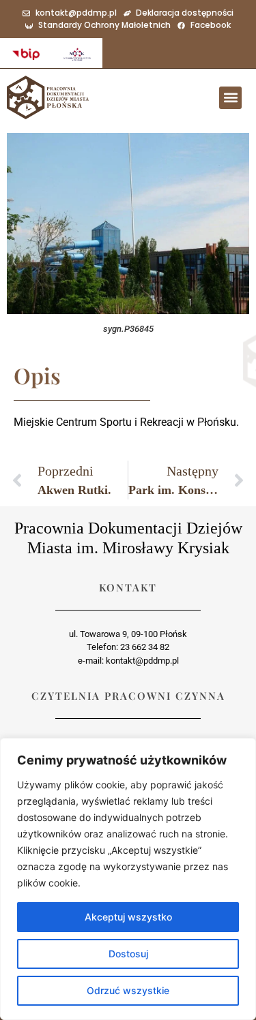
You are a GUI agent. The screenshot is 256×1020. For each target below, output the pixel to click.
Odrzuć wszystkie (128, 990)
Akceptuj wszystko (128, 917)
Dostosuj (128, 953)
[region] (128, 879)
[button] (230, 98)
